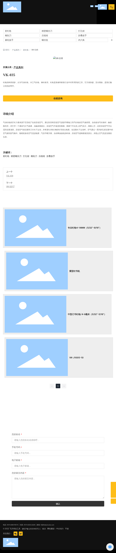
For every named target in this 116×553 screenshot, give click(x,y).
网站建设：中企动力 (55, 529)
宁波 (67, 529)
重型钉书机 (74, 271)
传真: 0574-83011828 (27, 525)
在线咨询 (58, 98)
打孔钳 (81, 31)
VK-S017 (10, 186)
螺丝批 (45, 40)
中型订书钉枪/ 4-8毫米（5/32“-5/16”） (87, 314)
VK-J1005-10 (76, 357)
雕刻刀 (8, 35)
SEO (44, 529)
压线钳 (45, 35)
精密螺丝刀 (47, 31)
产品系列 (15, 50)
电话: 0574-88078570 (10, 525)
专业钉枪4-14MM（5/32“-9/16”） (85, 227)
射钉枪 (8, 31)
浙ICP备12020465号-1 (31, 529)
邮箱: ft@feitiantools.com (45, 525)
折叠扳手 (82, 35)
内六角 (81, 40)
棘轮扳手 (9, 40)
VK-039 (9, 176)
